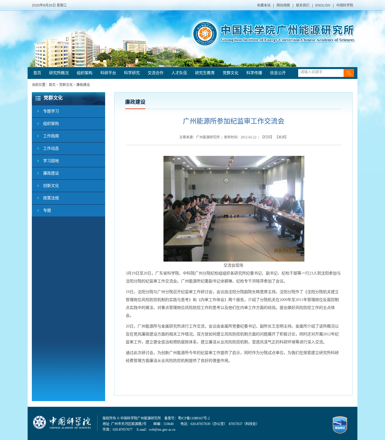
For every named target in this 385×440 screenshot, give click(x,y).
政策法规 (51, 198)
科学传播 (254, 73)
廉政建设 (83, 85)
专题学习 (51, 111)
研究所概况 (59, 73)
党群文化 (230, 73)
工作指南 (51, 136)
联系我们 (302, 5)
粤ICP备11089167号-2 (194, 418)
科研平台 (108, 73)
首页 (37, 73)
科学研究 (132, 73)
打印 (267, 137)
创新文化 (51, 185)
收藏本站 (264, 5)
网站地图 (283, 5)
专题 (47, 210)
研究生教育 (205, 73)
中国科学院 (344, 5)
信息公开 (278, 73)
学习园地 (51, 161)
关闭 (281, 137)
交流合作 (155, 73)
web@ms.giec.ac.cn (162, 430)
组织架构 (84, 73)
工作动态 (51, 148)
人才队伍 (179, 73)
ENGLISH (322, 5)
